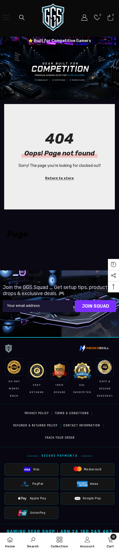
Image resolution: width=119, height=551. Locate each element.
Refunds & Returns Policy (35, 426)
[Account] (84, 17)
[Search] (22, 17)
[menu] (6, 17)
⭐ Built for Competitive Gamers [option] (59, 40)
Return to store (59, 178)
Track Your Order (60, 438)
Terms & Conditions (72, 413)
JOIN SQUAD (95, 306)
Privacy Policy (37, 413)
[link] (59, 72)
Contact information (81, 426)
